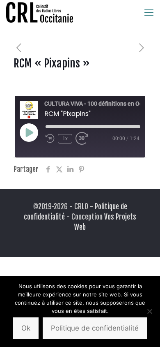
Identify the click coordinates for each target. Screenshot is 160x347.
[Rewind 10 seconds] (50, 138)
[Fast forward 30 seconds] (83, 138)
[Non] (150, 311)
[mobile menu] (149, 12)
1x (65, 138)
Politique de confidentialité (95, 328)
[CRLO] (39, 12)
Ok (25, 328)
